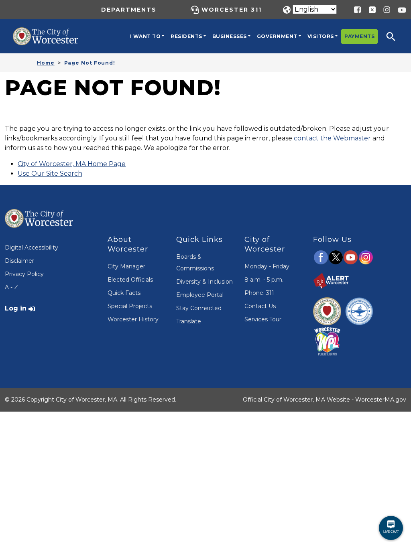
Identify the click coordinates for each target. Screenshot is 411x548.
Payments (359, 36)
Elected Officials (130, 279)
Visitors (320, 36)
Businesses (229, 36)
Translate (188, 321)
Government (277, 36)
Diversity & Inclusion (204, 281)
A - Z (11, 287)
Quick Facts (124, 292)
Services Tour (262, 319)
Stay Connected (199, 308)
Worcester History (133, 319)
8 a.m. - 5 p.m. (263, 279)
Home (46, 63)
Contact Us (260, 306)
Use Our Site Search (50, 173)
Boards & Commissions (195, 262)
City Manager (126, 266)
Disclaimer (19, 260)
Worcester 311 (231, 9)
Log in (15, 308)
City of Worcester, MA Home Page (72, 164)
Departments (129, 9)
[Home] (51, 33)
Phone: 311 (259, 292)
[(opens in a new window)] (369, 9)
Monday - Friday (266, 266)
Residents (186, 36)
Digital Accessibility (31, 247)
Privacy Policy (24, 274)
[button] (396, 36)
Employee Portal (200, 294)
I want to (145, 36)
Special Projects (130, 306)
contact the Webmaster (332, 138)
